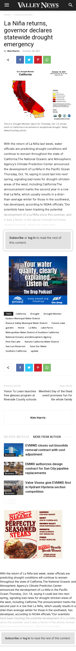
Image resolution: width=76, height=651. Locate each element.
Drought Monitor (53, 313)
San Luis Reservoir (16, 346)
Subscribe (16, 238)
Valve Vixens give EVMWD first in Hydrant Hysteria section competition (48, 487)
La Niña (33, 327)
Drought (34, 313)
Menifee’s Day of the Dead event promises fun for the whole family (55, 395)
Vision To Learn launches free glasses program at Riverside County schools (20, 395)
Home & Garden (23, 14)
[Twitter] (29, 60)
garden (10, 327)
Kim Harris (13, 50)
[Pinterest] (38, 60)
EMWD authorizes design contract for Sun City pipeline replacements (47, 468)
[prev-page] (6, 501)
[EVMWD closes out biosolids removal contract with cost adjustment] (13, 450)
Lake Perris (47, 327)
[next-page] (12, 501)
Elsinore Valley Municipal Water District (26, 323)
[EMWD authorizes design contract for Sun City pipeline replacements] (13, 468)
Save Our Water (38, 346)
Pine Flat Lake (13, 341)
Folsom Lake (58, 323)
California (21, 313)
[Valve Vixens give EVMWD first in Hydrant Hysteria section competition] (13, 487)
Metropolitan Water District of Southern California (32, 332)
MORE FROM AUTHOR (47, 437)
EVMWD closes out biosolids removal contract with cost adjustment (46, 449)
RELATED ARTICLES (16, 437)
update (34, 350)
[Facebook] (20, 60)
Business (9, 455)
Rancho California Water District (42, 341)
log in (32, 238)
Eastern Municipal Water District (23, 318)
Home (7, 14)
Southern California (16, 350)
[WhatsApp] (47, 60)
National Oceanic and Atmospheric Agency (28, 336)
